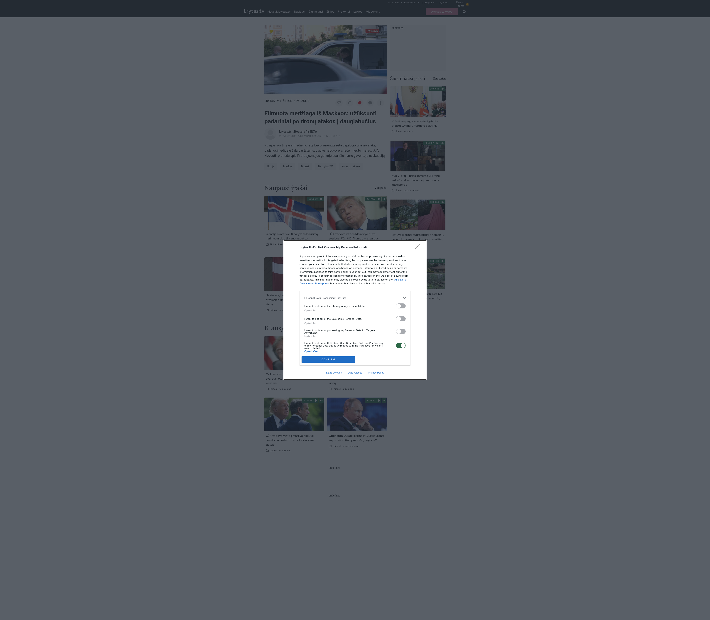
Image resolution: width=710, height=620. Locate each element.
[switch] (401, 305)
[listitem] (355, 298)
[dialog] (355, 310)
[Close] (418, 247)
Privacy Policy (376, 372)
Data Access (355, 372)
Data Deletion (334, 372)
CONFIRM (328, 359)
